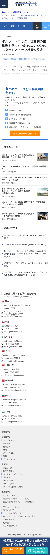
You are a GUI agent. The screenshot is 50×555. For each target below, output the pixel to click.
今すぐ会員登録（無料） (24, 133)
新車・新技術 (24, 59)
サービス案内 (8, 519)
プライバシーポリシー (12, 507)
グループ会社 (8, 453)
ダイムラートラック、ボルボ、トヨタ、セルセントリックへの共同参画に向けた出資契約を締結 (18, 190)
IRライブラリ (8, 480)
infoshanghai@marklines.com (16, 375)
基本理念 (6, 443)
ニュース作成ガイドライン (14, 513)
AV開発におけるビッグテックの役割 (19, 263)
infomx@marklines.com (13, 346)
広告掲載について (10, 526)
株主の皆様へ (8, 471)
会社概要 (6, 447)
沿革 (5, 456)
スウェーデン (8, 36)
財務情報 (6, 477)
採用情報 (6, 492)
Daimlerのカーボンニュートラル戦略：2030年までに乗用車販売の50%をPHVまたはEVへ (25, 252)
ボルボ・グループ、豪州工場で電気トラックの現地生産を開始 (18, 214)
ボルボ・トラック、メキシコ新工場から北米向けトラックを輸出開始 (18, 155)
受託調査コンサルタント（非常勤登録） (19, 502)
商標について (8, 510)
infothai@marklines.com (13, 405)
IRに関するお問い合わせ (13, 487)
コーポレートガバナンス (13, 474)
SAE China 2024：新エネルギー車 (18, 235)
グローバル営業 (9, 495)
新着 (12, 26)
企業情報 (6, 432)
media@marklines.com (13, 316)
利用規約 (6, 523)
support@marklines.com (13, 313)
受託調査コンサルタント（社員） (16, 498)
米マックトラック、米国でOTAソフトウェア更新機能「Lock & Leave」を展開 (23, 203)
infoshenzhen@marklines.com (16, 390)
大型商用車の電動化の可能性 (16, 244)
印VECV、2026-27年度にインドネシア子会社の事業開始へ (25, 167)
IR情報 (5, 464)
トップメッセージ (10, 440)
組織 (5, 450)
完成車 (13, 59)
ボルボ (5, 59)
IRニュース (7, 468)
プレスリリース (9, 459)
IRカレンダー (8, 484)
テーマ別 (21, 26)
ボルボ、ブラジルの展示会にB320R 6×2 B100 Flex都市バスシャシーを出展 (24, 178)
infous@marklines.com (13, 331)
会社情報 (6, 437)
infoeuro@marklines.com (14, 361)
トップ (4, 26)
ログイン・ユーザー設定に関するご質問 (19, 516)
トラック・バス (38, 59)
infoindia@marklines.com (14, 421)
